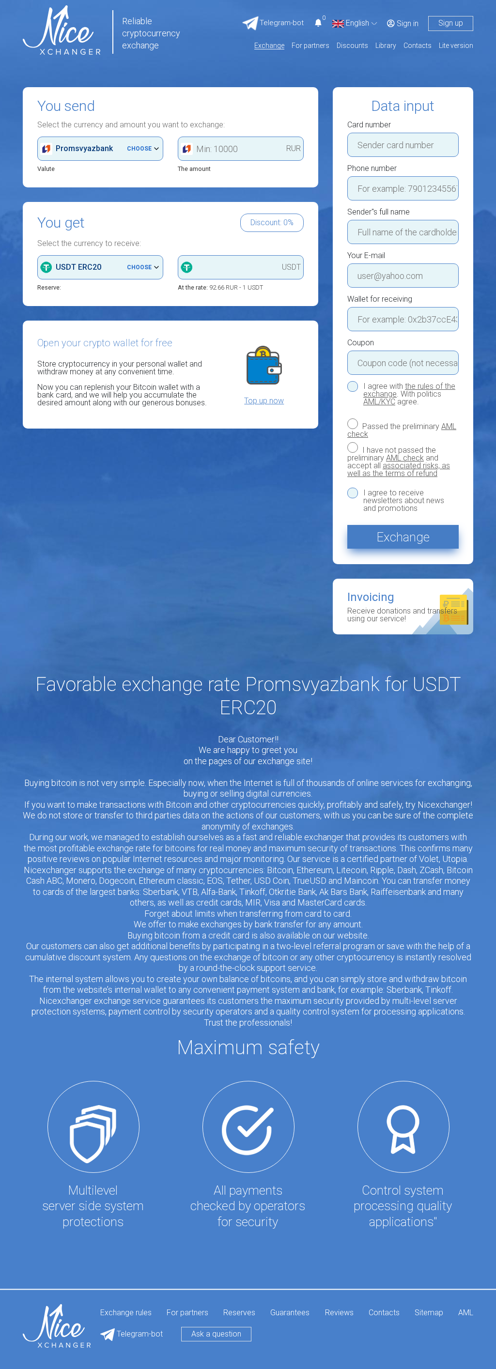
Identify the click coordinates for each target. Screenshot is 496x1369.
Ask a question (216, 1333)
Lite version (456, 45)
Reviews (339, 1313)
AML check (405, 457)
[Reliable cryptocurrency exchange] (61, 29)
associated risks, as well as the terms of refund (398, 469)
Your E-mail (366, 256)
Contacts (417, 45)
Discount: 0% (272, 222)
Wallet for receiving (379, 299)
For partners (310, 45)
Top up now (264, 401)
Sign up (450, 23)
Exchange (269, 45)
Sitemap (429, 1313)
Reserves (239, 1313)
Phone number (372, 168)
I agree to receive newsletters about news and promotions (403, 500)
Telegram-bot (139, 1333)
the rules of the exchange (409, 390)
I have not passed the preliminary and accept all (398, 461)
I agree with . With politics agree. (409, 394)
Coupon (360, 343)
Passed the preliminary (401, 430)
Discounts (352, 45)
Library (385, 45)
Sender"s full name (378, 212)
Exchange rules (126, 1313)
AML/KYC (379, 401)
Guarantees (290, 1313)
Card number (369, 125)
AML (465, 1313)
